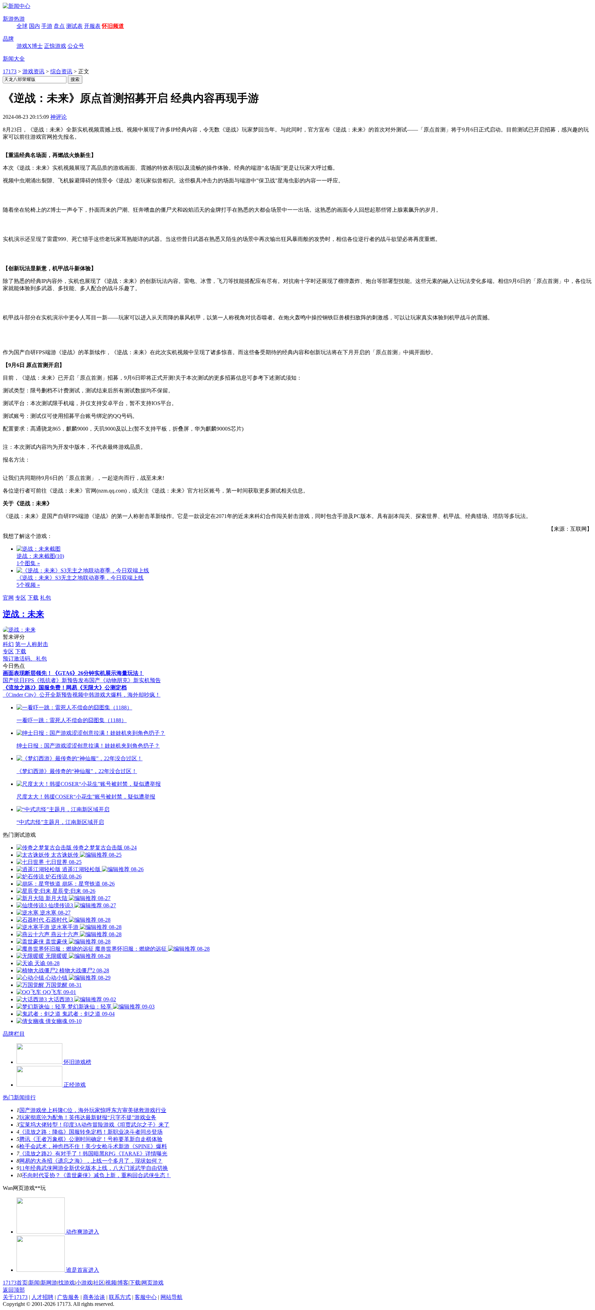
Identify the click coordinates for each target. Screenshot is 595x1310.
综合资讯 (61, 71)
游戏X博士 (30, 46)
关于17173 (15, 1297)
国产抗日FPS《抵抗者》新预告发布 (46, 680)
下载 (33, 598)
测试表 (74, 26)
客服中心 (146, 1297)
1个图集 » (28, 563)
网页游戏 (153, 1283)
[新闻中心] (16, 6)
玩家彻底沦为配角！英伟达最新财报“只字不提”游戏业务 (87, 1117)
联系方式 (120, 1297)
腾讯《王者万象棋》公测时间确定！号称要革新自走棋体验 (91, 1139)
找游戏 (66, 1283)
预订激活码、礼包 (25, 659)
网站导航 (171, 1297)
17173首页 (15, 1283)
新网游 (49, 1283)
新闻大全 (14, 59)
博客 (122, 1283)
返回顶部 (14, 1290)
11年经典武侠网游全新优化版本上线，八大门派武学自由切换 (93, 1168)
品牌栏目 (14, 1034)
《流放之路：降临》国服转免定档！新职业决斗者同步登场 (91, 1132)
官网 (8, 598)
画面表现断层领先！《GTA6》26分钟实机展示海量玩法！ (73, 673)
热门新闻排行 (19, 1097)
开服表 (92, 26)
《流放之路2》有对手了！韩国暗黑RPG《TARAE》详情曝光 (93, 1153)
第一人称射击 (31, 644)
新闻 (34, 1283)
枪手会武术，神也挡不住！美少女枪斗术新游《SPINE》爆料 (93, 1146)
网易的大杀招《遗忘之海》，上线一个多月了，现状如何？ (91, 1161)
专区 (20, 598)
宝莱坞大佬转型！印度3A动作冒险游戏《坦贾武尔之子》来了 (94, 1125)
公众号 (75, 46)
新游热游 (14, 19)
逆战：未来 (23, 614)
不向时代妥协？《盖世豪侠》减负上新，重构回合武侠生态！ (96, 1175)
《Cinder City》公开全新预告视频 (43, 695)
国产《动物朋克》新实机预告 (125, 680)
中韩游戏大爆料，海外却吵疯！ (121, 695)
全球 (22, 26)
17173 (10, 71)
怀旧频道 (113, 26)
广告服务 (68, 1297)
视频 (110, 1283)
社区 (98, 1283)
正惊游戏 (55, 46)
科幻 (8, 644)
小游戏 (84, 1283)
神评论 (58, 117)
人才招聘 (42, 1297)
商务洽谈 (94, 1297)
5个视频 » (28, 585)
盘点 (59, 26)
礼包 (45, 598)
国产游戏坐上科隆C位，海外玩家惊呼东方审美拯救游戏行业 (92, 1110)
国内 (34, 26)
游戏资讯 (33, 71)
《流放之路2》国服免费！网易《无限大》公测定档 (65, 687)
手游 (46, 26)
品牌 (8, 39)
